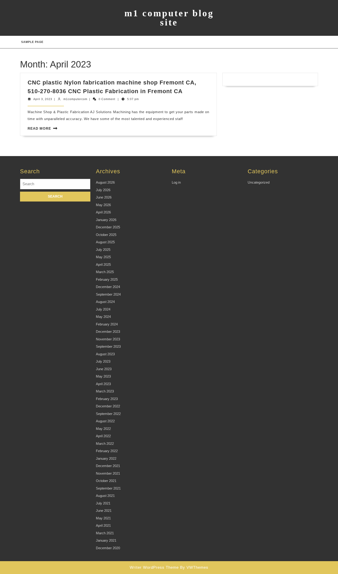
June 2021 (104, 510)
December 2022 (108, 406)
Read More (39, 128)
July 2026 (103, 190)
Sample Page (32, 42)
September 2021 (108, 488)
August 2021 (105, 496)
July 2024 (103, 309)
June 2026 (104, 197)
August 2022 (105, 421)
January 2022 (106, 458)
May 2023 (103, 376)
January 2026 (106, 220)
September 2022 (108, 414)
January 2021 (106, 540)
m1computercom (75, 99)
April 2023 (103, 384)
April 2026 (103, 212)
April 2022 (103, 436)
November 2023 (108, 339)
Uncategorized (258, 182)
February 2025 (107, 279)
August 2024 (105, 302)
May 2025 (103, 257)
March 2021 (105, 533)
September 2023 (108, 346)
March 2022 (105, 443)
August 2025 (105, 242)
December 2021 (108, 466)
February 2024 (107, 324)
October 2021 (106, 481)
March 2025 (105, 272)
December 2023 (108, 331)
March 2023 (105, 391)
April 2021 (103, 525)
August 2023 (105, 354)
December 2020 (108, 548)
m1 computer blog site (169, 18)
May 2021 (103, 518)
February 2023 (107, 399)
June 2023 (104, 369)
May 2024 (103, 317)
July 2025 (103, 250)
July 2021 (103, 503)
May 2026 (103, 205)
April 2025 (103, 264)
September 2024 (108, 294)
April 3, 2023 (42, 99)
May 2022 (103, 429)
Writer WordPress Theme (154, 567)
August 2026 (105, 182)
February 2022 (107, 451)
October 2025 (106, 235)
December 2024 (108, 287)
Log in (176, 182)
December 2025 (108, 227)
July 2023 (103, 361)
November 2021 (108, 473)
